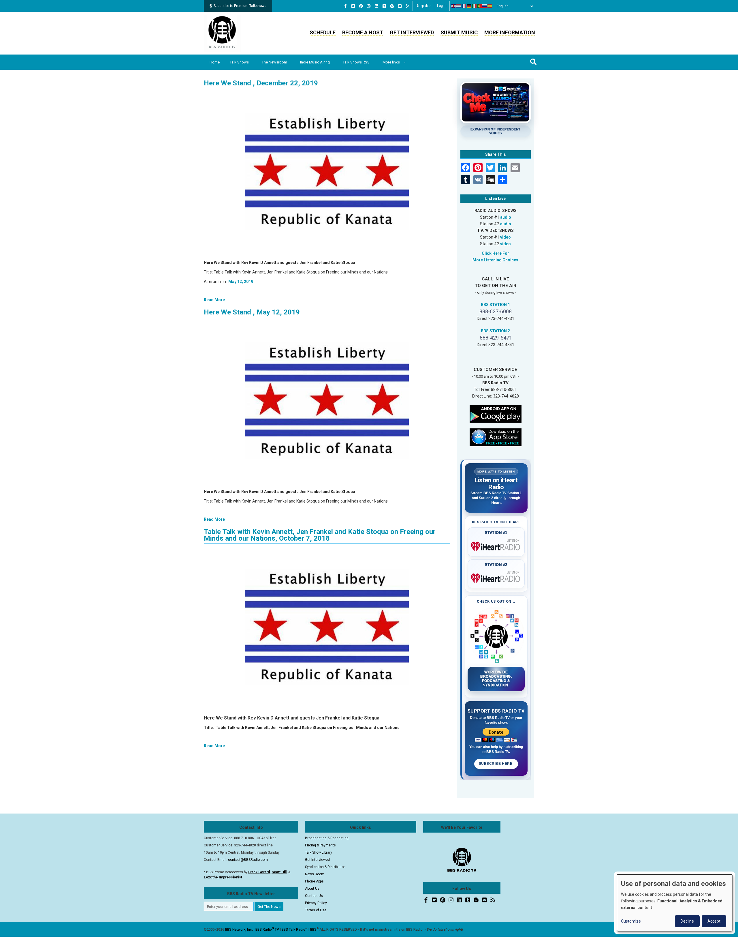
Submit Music (459, 32)
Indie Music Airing (315, 62)
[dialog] (674, 902)
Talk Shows (239, 62)
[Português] (479, 6)
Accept (713, 921)
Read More (214, 299)
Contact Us (314, 896)
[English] (453, 6)
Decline (687, 921)
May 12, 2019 (240, 281)
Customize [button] (631, 921)
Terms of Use (315, 910)
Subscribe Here (496, 764)
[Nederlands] (459, 6)
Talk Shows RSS (356, 62)
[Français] (464, 6)
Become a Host (362, 32)
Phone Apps (314, 881)
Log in (442, 6)
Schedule (323, 32)
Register (423, 5)
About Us (312, 889)
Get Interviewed (412, 32)
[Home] (222, 33)
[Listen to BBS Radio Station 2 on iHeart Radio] (496, 577)
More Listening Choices (495, 260)
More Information (509, 32)
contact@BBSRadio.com (248, 860)
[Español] (490, 6)
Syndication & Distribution (325, 867)
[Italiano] (474, 6)
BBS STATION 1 (495, 304)
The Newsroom (274, 62)
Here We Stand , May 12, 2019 (252, 312)
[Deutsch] (469, 6)
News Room (314, 874)
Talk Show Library (318, 852)
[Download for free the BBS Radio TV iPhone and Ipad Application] (496, 436)
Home (215, 62)
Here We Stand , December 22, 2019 (261, 83)
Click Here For (495, 253)
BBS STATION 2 (495, 331)
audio (505, 217)
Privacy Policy (316, 903)
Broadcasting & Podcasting (327, 838)
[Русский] (484, 6)
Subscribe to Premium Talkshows (240, 6)
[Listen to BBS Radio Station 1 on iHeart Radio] (496, 545)
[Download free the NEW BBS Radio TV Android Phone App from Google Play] (496, 413)
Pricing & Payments (320, 845)
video (505, 237)
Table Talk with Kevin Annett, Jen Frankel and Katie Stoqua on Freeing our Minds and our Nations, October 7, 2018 (320, 535)
